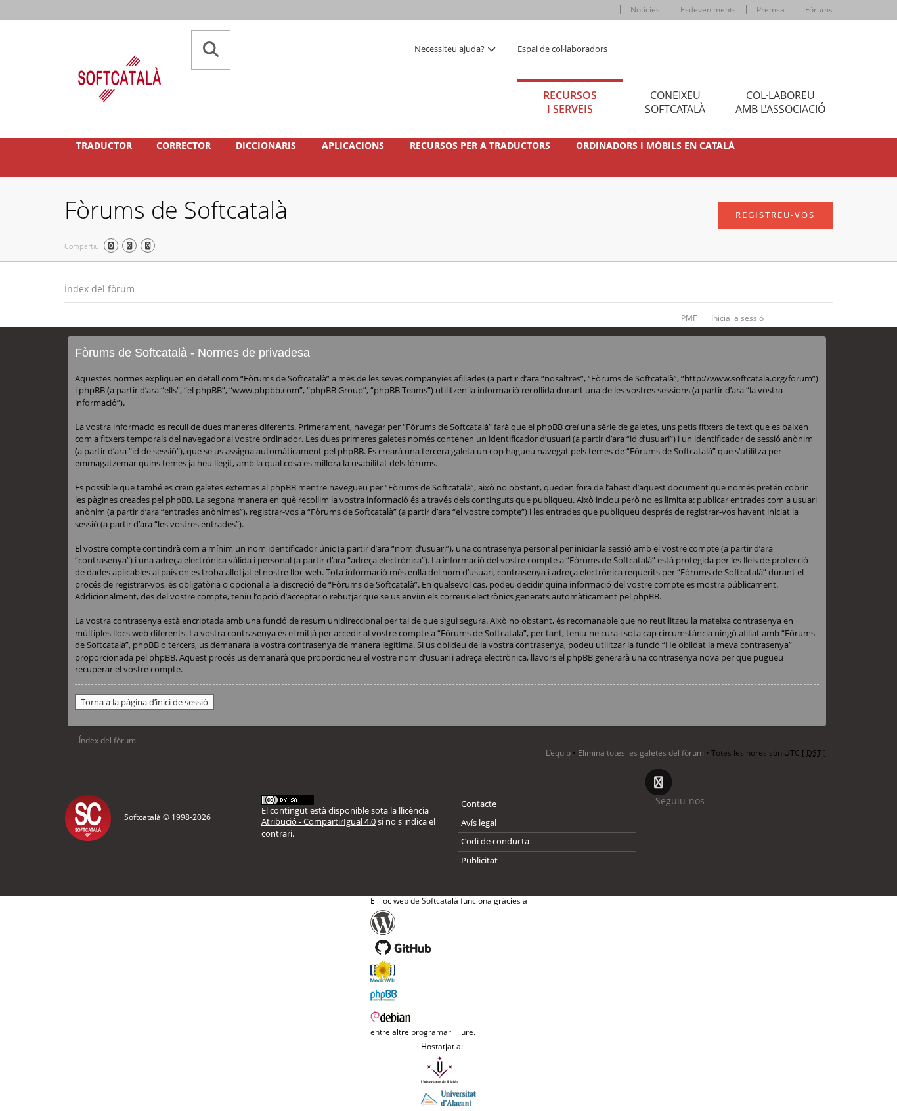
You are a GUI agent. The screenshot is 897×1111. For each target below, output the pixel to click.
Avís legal (478, 823)
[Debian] (448, 1016)
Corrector (183, 146)
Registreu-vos (775, 215)
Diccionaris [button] (266, 146)
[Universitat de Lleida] (448, 1069)
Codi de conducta (495, 841)
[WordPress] (448, 922)
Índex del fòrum (99, 288)
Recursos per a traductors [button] (480, 146)
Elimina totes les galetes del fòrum (641, 752)
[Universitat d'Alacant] (448, 1097)
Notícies (645, 9)
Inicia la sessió (737, 318)
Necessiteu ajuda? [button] (450, 48)
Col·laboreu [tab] (780, 102)
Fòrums (819, 9)
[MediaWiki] (448, 971)
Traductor (104, 146)
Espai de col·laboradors (562, 48)
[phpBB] (448, 993)
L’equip (558, 752)
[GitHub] (448, 947)
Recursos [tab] (570, 102)
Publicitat (479, 860)
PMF (689, 318)
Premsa (770, 9)
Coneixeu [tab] (675, 102)
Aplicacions (353, 146)
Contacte (478, 804)
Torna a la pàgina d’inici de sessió (144, 702)
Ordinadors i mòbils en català (655, 146)
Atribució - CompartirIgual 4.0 (318, 821)
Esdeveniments (708, 9)
